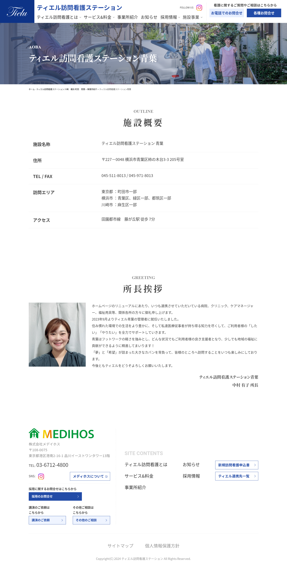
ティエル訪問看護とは (57, 17)
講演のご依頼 (41, 520)
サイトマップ (120, 545)
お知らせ (149, 17)
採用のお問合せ (42, 496)
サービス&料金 (97, 17)
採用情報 (168, 17)
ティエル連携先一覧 (233, 476)
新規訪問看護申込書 (234, 465)
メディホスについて (88, 476)
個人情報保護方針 (162, 545)
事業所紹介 (127, 17)
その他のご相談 (86, 520)
